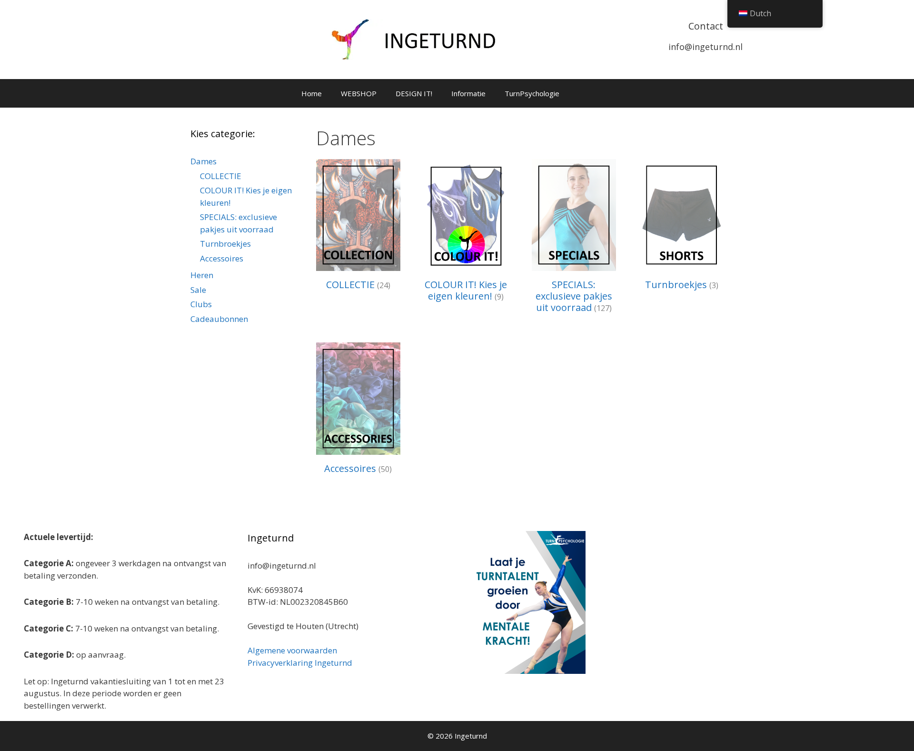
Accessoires (221, 258)
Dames (203, 161)
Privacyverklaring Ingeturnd (300, 662)
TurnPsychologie (532, 93)
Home (311, 93)
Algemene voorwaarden (292, 650)
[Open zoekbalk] (608, 93)
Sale (198, 289)
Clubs (201, 304)
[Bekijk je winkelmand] (581, 93)
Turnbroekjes (225, 243)
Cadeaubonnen (219, 318)
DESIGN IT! (414, 93)
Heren (201, 275)
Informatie (468, 93)
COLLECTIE (220, 175)
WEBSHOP (359, 93)
